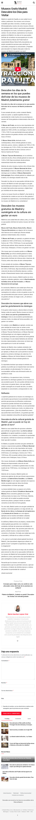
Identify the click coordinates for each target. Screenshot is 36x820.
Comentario (5, 660)
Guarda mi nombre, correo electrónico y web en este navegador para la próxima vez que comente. (18, 707)
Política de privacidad (25, 793)
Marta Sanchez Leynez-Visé (18, 614)
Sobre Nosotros (7, 793)
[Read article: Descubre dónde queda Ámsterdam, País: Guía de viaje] (4, 779)
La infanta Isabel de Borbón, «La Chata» (21, 736)
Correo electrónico (7, 690)
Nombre (4, 683)
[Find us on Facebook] (17, 815)
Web (2, 698)
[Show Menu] (2, 2)
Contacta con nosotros (18, 795)
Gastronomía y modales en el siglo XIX (21, 729)
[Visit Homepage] (18, 2)
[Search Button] (34, 2)
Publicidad (16, 793)
